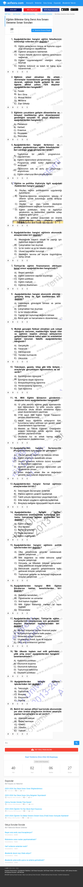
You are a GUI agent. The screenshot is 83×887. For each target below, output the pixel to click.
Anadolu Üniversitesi (11, 870)
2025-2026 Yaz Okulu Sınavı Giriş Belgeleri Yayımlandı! (25, 795)
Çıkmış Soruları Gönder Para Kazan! (18, 802)
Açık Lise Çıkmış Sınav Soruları (31, 874)
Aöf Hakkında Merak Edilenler (16, 828)
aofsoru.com (13, 3)
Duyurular (57, 3)
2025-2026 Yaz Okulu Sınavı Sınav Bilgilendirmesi (23, 789)
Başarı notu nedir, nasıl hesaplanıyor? (19, 832)
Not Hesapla (31, 7)
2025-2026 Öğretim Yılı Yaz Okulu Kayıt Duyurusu (23, 809)
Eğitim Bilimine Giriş (29, 14)
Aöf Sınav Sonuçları (37, 870)
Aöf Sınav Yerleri (48, 870)
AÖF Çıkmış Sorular (71, 870)
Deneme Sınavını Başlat (41, 30)
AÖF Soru (8, 14)
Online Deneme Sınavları (45, 14)
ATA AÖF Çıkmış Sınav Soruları (13, 874)
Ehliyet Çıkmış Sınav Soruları (49, 874)
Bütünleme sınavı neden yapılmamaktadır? (20, 839)
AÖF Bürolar (20, 872)
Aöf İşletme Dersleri (10, 872)
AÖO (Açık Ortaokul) (51, 10)
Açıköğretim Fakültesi (24, 870)
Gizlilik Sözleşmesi (63, 874)
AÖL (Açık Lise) (32, 10)
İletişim (40, 7)
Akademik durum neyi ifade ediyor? (18, 853)
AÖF (7, 868)
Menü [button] (47, 7)
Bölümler (38, 3)
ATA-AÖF (13, 10)
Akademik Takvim (69, 3)
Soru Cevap (47, 3)
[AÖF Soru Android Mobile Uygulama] (74, 9)
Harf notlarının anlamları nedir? (16, 846)
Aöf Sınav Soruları (59, 870)
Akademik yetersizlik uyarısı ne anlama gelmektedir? (25, 860)
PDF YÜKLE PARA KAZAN (41, 749)
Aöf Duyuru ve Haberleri (14, 784)
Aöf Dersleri (16, 14)
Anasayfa (29, 3)
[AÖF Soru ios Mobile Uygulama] (65, 9)
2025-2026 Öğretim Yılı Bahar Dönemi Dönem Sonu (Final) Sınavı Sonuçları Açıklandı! (37, 816)
